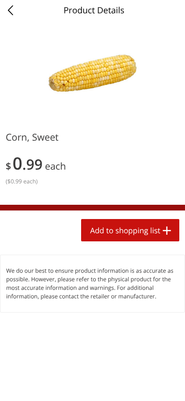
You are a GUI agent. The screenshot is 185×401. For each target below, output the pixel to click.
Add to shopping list (125, 230)
